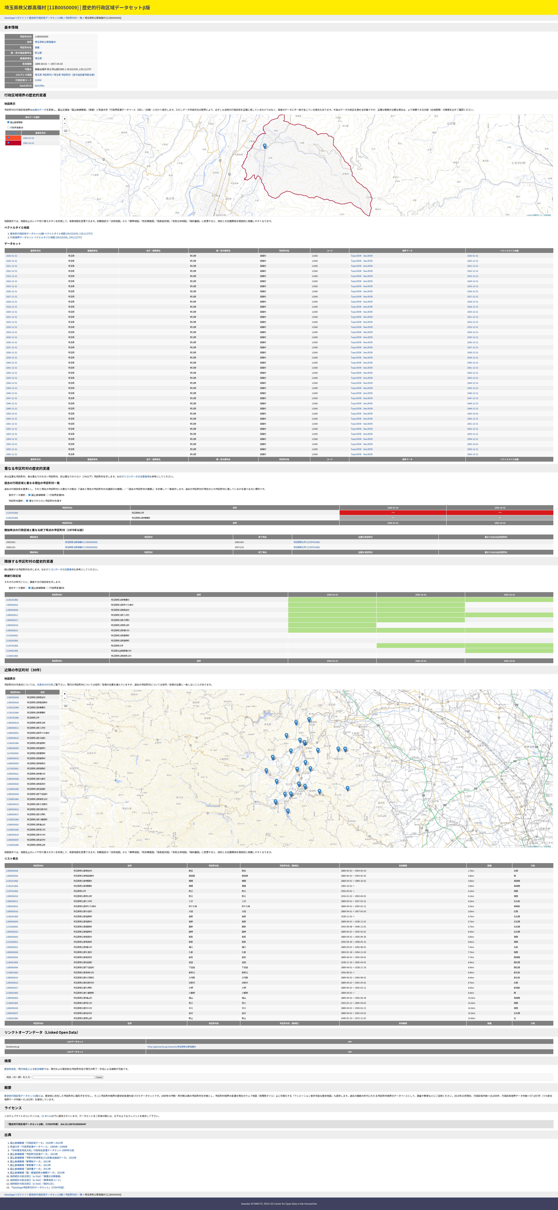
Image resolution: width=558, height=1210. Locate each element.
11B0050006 (12, 952)
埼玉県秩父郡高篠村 (45, 42)
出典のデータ (39, 109)
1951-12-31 (11, 423)
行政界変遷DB (16, 127)
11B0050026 (12, 875)
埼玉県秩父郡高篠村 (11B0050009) (81, 542)
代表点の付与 (44, 684)
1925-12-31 (11, 286)
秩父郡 (38, 52)
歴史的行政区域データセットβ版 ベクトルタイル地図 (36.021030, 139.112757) (51, 233)
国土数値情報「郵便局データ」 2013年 (30, 1161)
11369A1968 (12, 655)
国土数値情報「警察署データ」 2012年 (30, 1165)
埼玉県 (38, 58)
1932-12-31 (11, 321)
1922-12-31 (11, 270)
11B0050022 (12, 982)
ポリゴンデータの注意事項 (135, 476)
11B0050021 (12, 630)
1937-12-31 (11, 347)
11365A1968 (12, 992)
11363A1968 (12, 1018)
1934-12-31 (11, 332)
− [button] (65, 123)
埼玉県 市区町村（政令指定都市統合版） (75, 74)
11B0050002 (12, 997)
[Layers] (65, 130)
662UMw (39, 85)
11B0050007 (12, 1013)
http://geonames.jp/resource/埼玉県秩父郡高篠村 (171, 1046)
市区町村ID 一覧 (73, 17)
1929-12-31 (11, 306)
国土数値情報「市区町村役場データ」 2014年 (34, 1154)
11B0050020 (12, 957)
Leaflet (529, 215)
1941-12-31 (11, 367)
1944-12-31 (11, 382)
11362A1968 (12, 640)
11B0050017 (12, 619)
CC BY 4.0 (47, 1116)
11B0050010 (12, 931)
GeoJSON (368, 255)
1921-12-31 (11, 265)
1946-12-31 (11, 393)
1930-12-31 (11, 311)
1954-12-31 (11, 438)
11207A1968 (12, 512)
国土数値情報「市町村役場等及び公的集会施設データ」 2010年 (43, 1157)
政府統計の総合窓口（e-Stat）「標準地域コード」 (36, 1180)
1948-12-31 (11, 403)
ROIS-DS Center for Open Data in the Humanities (290, 1203)
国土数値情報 (16, 122)
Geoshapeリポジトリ (15, 17)
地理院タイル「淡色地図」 (542, 215)
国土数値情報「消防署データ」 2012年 (30, 1169)
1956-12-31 (11, 454)
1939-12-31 (11, 357)
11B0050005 (12, 921)
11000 (38, 80)
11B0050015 (12, 977)
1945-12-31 (11, 387)
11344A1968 (12, 650)
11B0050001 (12, 604)
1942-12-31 (11, 372)
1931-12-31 (11, 316)
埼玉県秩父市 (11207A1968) (307, 542)
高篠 (37, 47)
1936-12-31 (11, 342)
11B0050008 (12, 609)
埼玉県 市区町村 (43, 74)
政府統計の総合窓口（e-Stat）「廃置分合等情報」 (36, 1176)
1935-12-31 (11, 337)
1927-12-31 (11, 296)
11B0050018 (12, 625)
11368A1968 (12, 1002)
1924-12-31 (11, 281)
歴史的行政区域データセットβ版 (46, 17)
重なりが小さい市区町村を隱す (45, 500)
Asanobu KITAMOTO (252, 1203)
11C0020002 (12, 635)
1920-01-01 (11, 255)
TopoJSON (356, 255)
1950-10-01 (11, 413)
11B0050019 (12, 1007)
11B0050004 (12, 967)
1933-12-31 (11, 326)
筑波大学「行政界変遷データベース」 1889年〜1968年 (39, 1146)
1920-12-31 (11, 260)
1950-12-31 (11, 418)
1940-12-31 (11, 362)
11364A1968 (12, 962)
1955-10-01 (11, 443)
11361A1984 (12, 517)
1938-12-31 (11, 352)
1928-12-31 (11, 301)
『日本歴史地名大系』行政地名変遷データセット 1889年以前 (42, 1150)
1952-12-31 (11, 428)
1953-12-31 (11, 433)
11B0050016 (12, 911)
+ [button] (65, 118)
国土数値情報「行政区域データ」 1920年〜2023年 (36, 1143)
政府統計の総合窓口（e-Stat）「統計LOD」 (32, 1183)
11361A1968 (12, 599)
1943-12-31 (11, 377)
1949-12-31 (11, 408)
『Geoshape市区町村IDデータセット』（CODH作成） (38, 1187)
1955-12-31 (11, 449)
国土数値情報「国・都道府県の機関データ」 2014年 (37, 1172)
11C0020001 (12, 941)
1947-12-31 (11, 398)
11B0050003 (12, 936)
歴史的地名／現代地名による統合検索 (24, 1069)
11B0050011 (12, 614)
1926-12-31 (11, 291)
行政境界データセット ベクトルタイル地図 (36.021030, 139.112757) (46, 237)
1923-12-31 (11, 275)
